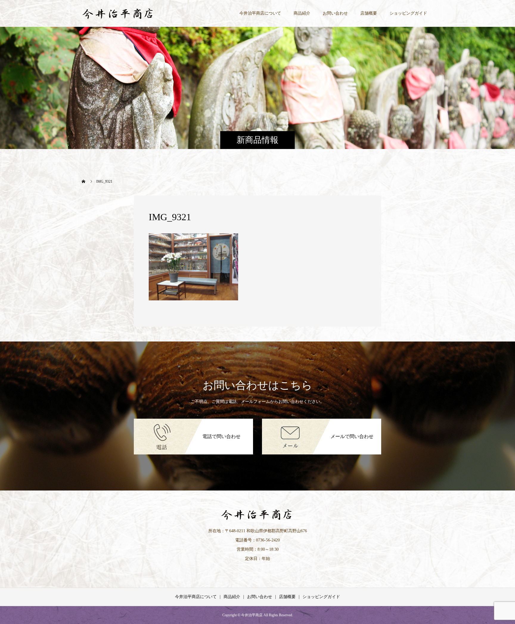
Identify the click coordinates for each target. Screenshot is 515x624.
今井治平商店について (260, 13)
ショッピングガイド (408, 13)
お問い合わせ (335, 13)
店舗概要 (368, 13)
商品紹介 (302, 13)
